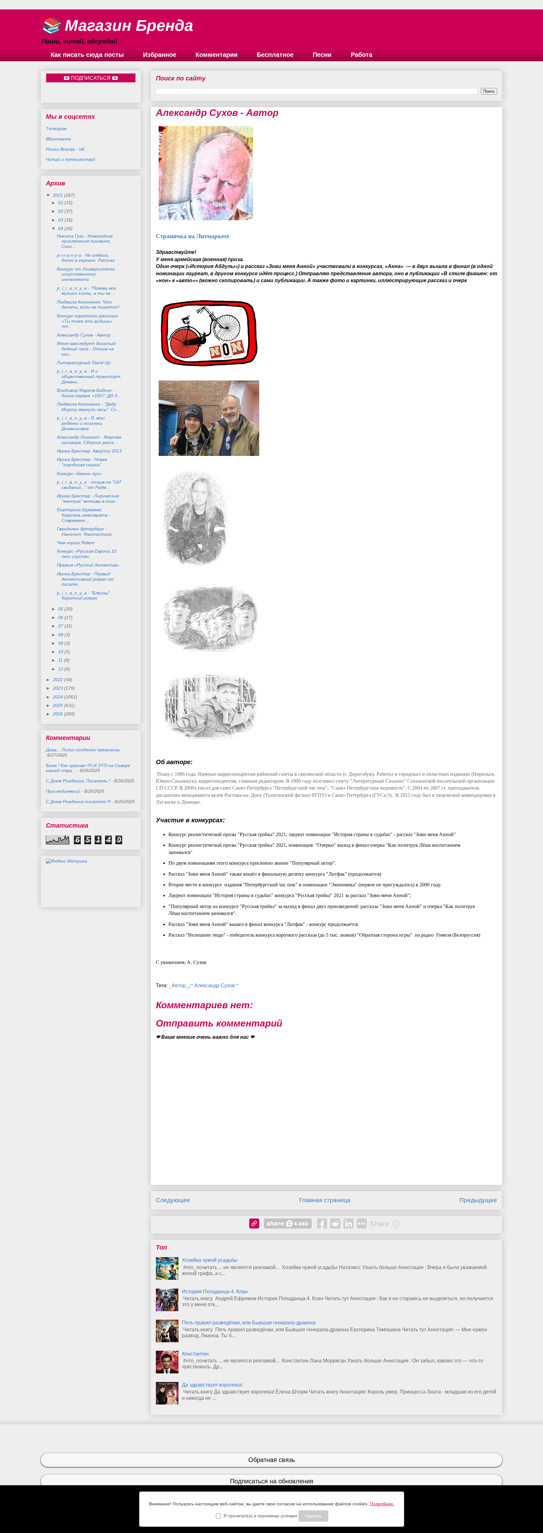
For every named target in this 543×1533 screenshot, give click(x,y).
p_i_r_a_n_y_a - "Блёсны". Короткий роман (84, 595)
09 (61, 643)
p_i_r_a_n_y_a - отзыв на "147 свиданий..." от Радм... (89, 484)
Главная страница (324, 1200)
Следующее (173, 1200)
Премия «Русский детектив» (88, 564)
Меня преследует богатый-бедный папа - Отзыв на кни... (87, 349)
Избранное (159, 54)
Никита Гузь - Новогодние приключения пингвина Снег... (85, 241)
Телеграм (56, 128)
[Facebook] (322, 1223)
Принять (313, 1516)
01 (61, 202)
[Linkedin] (348, 1223)
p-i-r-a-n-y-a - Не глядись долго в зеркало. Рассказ (86, 258)
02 (61, 211)
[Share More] (362, 1223)
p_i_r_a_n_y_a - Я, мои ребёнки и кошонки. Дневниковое (81, 423)
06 (61, 617)
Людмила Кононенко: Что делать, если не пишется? (88, 304)
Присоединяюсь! (63, 791)
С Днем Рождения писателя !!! (78, 801)
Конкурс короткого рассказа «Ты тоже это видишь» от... (87, 321)
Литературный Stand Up (83, 362)
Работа (361, 54)
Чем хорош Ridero (76, 542)
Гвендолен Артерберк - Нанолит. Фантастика (84, 531)
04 (61, 228)
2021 (58, 195)
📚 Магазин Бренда (117, 25)
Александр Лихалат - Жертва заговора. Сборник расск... (89, 440)
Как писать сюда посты (87, 54)
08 (61, 634)
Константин (195, 1353)
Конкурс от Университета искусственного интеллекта (86, 274)
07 (61, 625)
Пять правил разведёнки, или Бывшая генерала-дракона (248, 1322)
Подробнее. (382, 1503)
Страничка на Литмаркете (192, 236)
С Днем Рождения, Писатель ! (78, 780)
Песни (322, 54)
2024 (58, 696)
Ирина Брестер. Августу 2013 (89, 450)
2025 (58, 705)
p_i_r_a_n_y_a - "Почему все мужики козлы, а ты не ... (86, 291)
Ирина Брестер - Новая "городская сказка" (82, 462)
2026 (58, 713)
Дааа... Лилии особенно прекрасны (83, 749)
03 (61, 219)
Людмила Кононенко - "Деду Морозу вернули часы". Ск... (88, 407)
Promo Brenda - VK (65, 149)
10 (61, 651)
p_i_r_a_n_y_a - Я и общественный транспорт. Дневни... (89, 376)
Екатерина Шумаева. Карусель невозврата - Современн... (83, 515)
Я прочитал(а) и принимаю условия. (261, 1515)
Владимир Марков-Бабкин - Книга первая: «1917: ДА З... (89, 393)
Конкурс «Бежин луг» (80, 473)
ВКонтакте (58, 138)
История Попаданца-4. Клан (215, 1291)
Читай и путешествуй (70, 159)
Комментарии (216, 54)
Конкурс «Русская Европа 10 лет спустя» (86, 554)
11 (61, 660)
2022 (58, 679)
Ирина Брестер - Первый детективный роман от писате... (85, 579)
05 (61, 608)
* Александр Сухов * (214, 985)
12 (61, 668)
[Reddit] (335, 1223)
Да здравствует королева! (212, 1385)
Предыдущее (478, 1200)
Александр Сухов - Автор (84, 334)
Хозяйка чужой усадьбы (210, 1260)
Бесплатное (275, 54)
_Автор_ (179, 985)
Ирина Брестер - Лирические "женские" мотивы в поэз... (88, 498)
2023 (58, 688)
